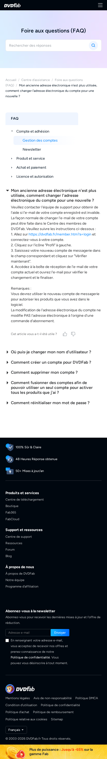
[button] (60, 632)
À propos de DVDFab (20, 573)
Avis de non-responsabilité (53, 698)
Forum (10, 549)
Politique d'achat (17, 712)
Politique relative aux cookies (26, 719)
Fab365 (10, 512)
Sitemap (57, 719)
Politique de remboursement (53, 712)
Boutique (11, 506)
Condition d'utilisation (21, 705)
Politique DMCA (86, 698)
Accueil (10, 80)
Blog (8, 556)
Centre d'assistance (35, 80)
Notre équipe (14, 580)
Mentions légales (17, 698)
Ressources (13, 543)
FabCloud (12, 519)
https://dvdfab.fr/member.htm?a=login (60, 234)
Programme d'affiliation (21, 586)
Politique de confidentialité (30, 657)
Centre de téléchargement (24, 499)
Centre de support (18, 536)
